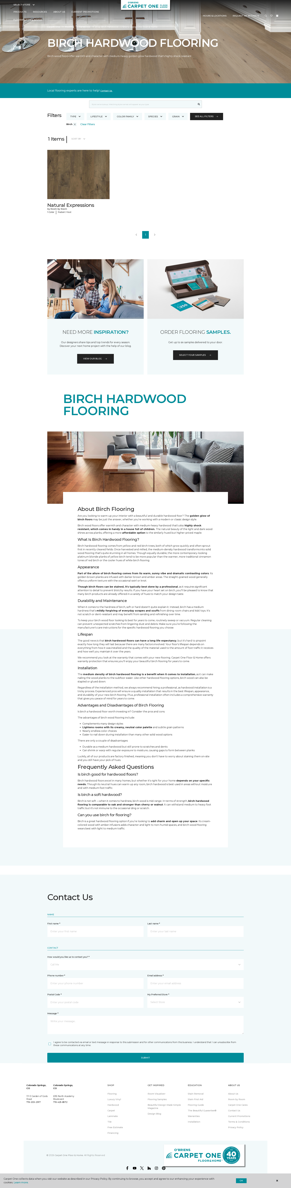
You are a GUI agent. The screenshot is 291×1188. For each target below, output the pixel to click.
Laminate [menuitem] (112, 1116)
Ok (241, 1180)
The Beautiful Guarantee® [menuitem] (202, 1110)
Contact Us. (106, 90)
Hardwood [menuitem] (113, 1105)
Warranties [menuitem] (194, 1116)
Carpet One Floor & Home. (69, 1155)
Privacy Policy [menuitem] (235, 1127)
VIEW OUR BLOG (92, 358)
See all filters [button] (204, 116)
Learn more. (21, 1182)
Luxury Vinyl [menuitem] (114, 1099)
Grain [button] (176, 116)
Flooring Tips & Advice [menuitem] (27, 19)
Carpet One (53, 26)
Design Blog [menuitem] (154, 1113)
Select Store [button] (21, 4)
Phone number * (56, 976)
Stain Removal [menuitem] (196, 1093)
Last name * (153, 924)
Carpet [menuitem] (111, 1110)
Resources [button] (40, 11)
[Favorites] (271, 16)
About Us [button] (59, 11)
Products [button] (20, 11)
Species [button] (153, 116)
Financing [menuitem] (112, 1133)
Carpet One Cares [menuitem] (238, 1105)
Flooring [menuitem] (112, 1093)
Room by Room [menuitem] (236, 1099)
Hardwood (84, 26)
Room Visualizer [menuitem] (156, 1093)
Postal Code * (54, 994)
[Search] (199, 104)
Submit (145, 1057)
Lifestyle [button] (96, 116)
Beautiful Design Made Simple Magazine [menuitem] (164, 1107)
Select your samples (192, 355)
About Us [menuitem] (233, 1093)
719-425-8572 (60, 1102)
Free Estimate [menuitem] (115, 1127)
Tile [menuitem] (109, 1121)
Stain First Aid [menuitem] (195, 1099)
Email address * (155, 976)
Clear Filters (87, 124)
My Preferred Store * (158, 994)
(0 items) (277, 16)
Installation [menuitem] (194, 1121)
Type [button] (73, 116)
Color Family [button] (125, 116)
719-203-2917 (33, 1102)
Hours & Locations (215, 15)
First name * (53, 924)
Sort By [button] (76, 138)
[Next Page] (154, 235)
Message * (52, 1013)
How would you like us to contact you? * (68, 957)
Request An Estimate (246, 15)
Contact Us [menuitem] (234, 1110)
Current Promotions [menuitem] (85, 11)
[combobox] (142, 104)
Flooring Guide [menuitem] (196, 1105)
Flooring (69, 26)
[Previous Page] (136, 235)
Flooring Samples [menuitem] (157, 1099)
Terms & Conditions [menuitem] (239, 1121)
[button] (266, 16)
